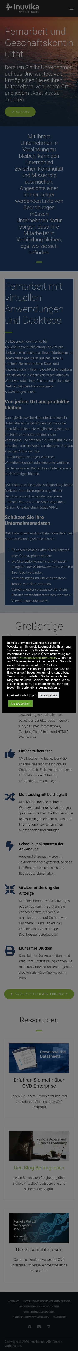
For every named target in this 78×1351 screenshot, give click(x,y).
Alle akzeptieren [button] (20, 703)
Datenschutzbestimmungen (37, 657)
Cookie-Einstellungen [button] (21, 695)
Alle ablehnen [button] (49, 695)
